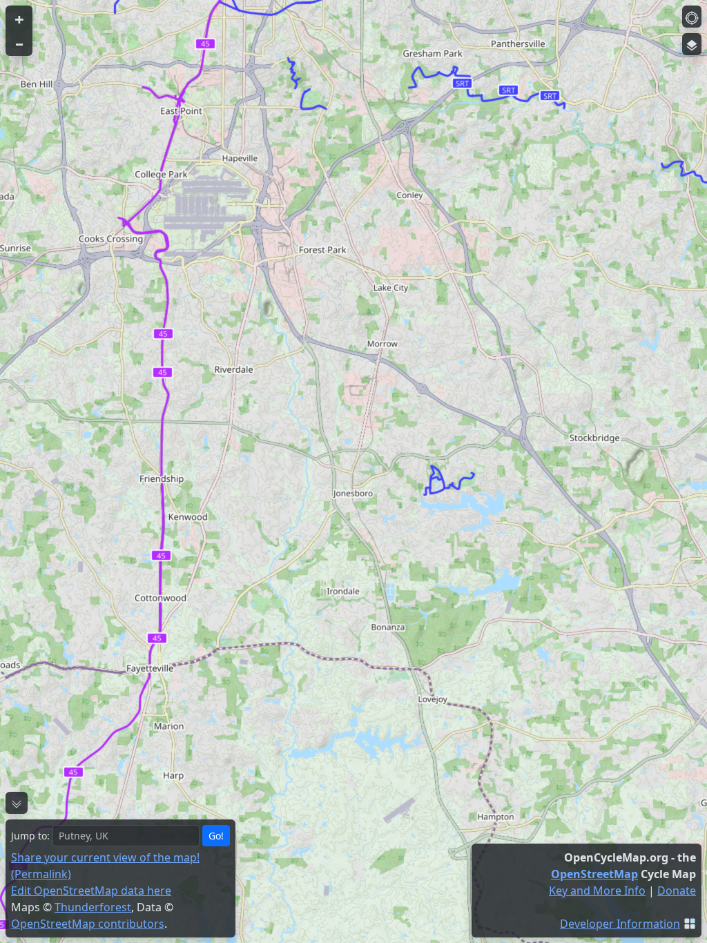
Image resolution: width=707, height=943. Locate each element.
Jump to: (30, 835)
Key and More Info (597, 890)
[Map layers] (691, 44)
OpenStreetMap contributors (87, 923)
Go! (216, 835)
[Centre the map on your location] (691, 17)
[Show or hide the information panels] (17, 803)
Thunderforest (93, 907)
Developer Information (620, 923)
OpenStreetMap (594, 874)
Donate (676, 890)
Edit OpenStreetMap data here (91, 890)
